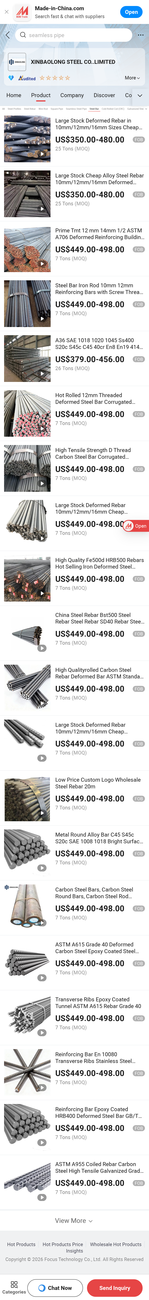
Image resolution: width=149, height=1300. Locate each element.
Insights (74, 1251)
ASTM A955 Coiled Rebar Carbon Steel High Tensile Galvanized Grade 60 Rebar (99, 1170)
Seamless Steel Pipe (76, 108)
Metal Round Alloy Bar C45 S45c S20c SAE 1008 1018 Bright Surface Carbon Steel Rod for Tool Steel (98, 841)
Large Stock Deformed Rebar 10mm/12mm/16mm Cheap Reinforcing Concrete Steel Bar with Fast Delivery (98, 515)
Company (72, 95)
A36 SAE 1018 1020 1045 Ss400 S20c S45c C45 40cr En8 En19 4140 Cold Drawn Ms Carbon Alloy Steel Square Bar (98, 350)
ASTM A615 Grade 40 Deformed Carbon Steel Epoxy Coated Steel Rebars (95, 951)
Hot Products (21, 1244)
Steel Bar (94, 108)
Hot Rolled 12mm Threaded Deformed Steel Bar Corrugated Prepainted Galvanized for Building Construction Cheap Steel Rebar (97, 405)
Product (40, 95)
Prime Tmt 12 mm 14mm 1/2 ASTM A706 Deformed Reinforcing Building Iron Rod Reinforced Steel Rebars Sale (99, 240)
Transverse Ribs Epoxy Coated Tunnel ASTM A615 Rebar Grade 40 (98, 1002)
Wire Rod (43, 108)
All (3, 108)
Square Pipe (57, 108)
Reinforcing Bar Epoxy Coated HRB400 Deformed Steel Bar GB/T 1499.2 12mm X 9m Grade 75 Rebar (98, 1115)
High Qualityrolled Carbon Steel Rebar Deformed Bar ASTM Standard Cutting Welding (100, 676)
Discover (104, 95)
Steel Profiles (14, 108)
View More (71, 1220)
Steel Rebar (30, 108)
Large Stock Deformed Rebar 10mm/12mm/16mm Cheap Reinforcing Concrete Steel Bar (92, 731)
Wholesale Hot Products (116, 1244)
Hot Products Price (63, 1244)
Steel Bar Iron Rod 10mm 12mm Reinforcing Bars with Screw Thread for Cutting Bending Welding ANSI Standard (99, 295)
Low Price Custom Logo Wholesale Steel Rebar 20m (98, 783)
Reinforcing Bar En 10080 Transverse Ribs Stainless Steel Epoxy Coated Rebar (93, 1060)
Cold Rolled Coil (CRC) (113, 108)
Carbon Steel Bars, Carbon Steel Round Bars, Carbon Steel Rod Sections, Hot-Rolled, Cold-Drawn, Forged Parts (95, 899)
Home (13, 95)
